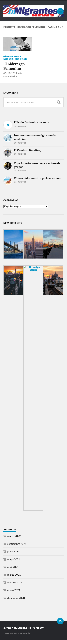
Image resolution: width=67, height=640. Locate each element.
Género (8, 56)
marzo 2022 (14, 535)
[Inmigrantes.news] (33, 11)
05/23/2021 (10, 73)
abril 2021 (13, 566)
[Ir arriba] (60, 621)
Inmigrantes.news (29, 628)
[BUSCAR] (59, 102)
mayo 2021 (13, 559)
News (17, 56)
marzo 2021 (14, 574)
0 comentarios (12, 75)
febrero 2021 (14, 582)
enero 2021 (13, 590)
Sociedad (21, 59)
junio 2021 (13, 551)
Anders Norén (22, 633)
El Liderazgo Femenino (14, 66)
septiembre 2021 (16, 543)
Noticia (8, 59)
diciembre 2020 (16, 597)
